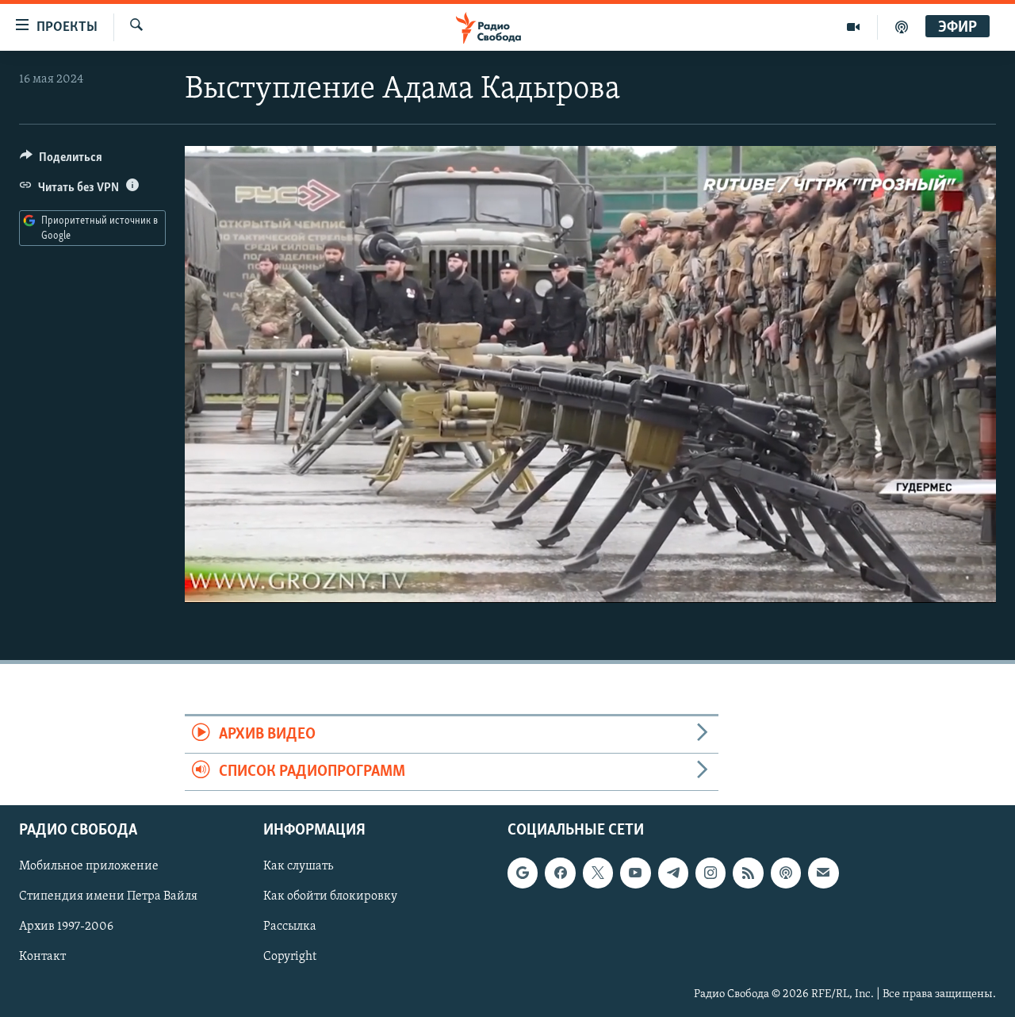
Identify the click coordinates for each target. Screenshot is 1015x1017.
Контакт (42, 957)
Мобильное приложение (89, 867)
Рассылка (289, 927)
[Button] (61, 161)
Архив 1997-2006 (66, 927)
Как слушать (298, 867)
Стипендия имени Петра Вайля (108, 897)
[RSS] (748, 873)
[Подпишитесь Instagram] (710, 873)
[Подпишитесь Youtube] (635, 873)
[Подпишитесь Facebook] (560, 873)
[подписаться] (823, 873)
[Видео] (853, 27)
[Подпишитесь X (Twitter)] (598, 873)
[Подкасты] (786, 873)
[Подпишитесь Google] (523, 873)
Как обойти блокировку (330, 897)
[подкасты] (901, 27)
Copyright (289, 957)
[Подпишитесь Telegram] (673, 873)
